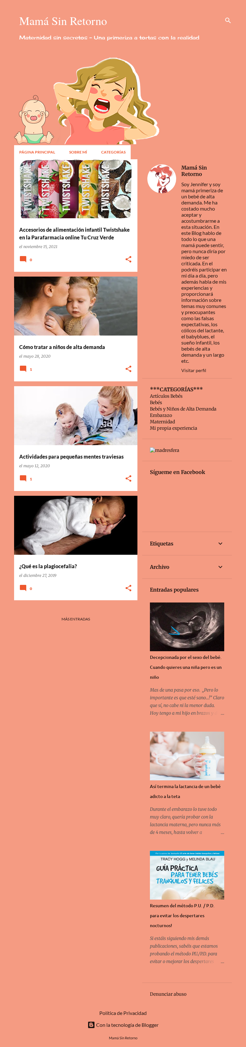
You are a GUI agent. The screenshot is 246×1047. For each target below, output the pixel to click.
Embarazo (161, 415)
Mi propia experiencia (173, 428)
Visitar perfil (193, 370)
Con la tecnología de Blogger (127, 1025)
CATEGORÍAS (113, 152)
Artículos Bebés (166, 396)
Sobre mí (78, 152)
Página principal (37, 152)
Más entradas (76, 619)
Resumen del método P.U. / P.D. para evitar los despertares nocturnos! (182, 915)
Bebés (156, 402)
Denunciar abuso (168, 994)
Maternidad (162, 422)
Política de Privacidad (123, 1013)
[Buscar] (228, 20)
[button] (128, 259)
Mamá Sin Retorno (194, 170)
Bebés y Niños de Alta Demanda (183, 409)
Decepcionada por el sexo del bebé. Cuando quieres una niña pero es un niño (186, 667)
